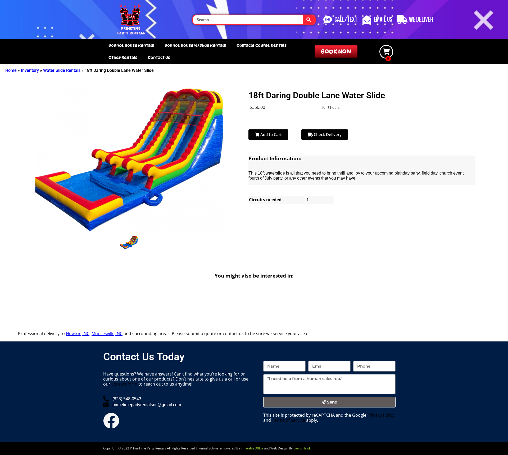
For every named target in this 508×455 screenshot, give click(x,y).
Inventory (30, 70)
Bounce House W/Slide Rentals (195, 45)
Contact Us (159, 57)
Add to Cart (270, 134)
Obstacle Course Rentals (262, 45)
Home (11, 70)
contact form (124, 384)
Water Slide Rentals (61, 70)
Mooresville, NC (107, 333)
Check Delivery (327, 134)
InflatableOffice (252, 448)
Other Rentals (122, 57)
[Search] (309, 19)
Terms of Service (288, 420)
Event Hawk (302, 448)
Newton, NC (77, 333)
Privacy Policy (381, 415)
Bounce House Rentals (131, 45)
